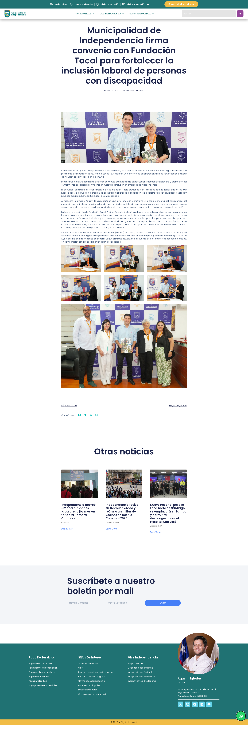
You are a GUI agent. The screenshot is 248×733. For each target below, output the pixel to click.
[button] (79, 415)
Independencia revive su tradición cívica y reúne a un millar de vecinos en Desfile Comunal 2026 (122, 511)
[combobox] (209, 13)
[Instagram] (187, 704)
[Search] (240, 13)
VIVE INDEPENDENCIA (110, 14)
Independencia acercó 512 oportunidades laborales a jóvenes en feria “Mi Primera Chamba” (78, 511)
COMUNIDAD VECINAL (140, 14)
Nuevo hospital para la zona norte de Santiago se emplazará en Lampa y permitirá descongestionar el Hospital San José (168, 513)
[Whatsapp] (240, 715)
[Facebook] (194, 704)
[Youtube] (209, 704)
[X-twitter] (180, 704)
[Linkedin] (202, 704)
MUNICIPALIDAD (83, 14)
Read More (67, 529)
